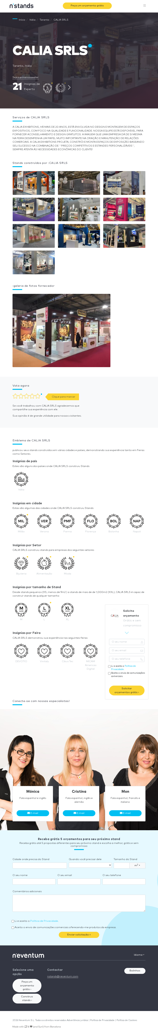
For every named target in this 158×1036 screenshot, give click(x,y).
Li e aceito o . (123, 667)
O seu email (64, 875)
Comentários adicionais (27, 891)
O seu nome (20, 875)
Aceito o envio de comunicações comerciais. (128, 674)
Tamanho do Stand (125, 859)
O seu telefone (112, 875)
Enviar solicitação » (79, 934)
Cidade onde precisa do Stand (31, 859)
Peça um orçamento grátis (87, 5)
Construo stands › (27, 998)
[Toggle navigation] (144, 6)
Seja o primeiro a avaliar (26, 77)
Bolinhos (134, 970)
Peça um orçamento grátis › (27, 986)
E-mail (34, 813)
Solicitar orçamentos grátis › (126, 690)
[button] (61, 331)
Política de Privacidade (44, 921)
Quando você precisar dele (85, 859)
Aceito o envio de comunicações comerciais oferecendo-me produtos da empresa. (65, 927)
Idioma (138, 955)
